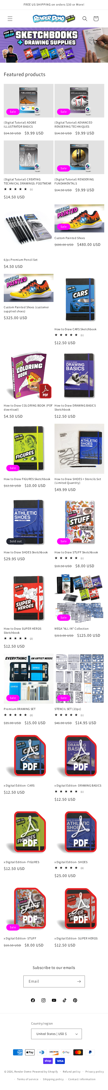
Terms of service (27, 1079)
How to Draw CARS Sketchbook (75, 329)
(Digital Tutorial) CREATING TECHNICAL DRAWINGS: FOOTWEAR (27, 181)
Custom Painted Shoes (70, 238)
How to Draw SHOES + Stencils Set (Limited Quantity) (78, 481)
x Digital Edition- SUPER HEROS (76, 938)
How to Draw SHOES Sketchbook (26, 552)
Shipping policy (53, 1079)
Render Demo (23, 1071)
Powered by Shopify (45, 1071)
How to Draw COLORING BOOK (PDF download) (28, 407)
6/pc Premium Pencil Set (21, 260)
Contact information (81, 1079)
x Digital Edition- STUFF (20, 938)
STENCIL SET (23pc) (68, 709)
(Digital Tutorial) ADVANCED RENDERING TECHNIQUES (73, 124)
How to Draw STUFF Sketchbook (76, 552)
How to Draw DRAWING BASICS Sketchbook (75, 407)
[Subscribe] (79, 981)
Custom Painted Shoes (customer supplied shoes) (26, 309)
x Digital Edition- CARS (19, 785)
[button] (10, 18)
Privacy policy (94, 1071)
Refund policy (72, 1071)
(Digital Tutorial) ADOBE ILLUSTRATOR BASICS (20, 124)
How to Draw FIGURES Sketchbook (27, 479)
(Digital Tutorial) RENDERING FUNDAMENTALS (74, 181)
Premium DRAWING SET (19, 709)
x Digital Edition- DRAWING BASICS (78, 785)
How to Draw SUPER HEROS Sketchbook (22, 630)
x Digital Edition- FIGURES (21, 862)
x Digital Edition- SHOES (71, 862)
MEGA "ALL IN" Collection (72, 628)
